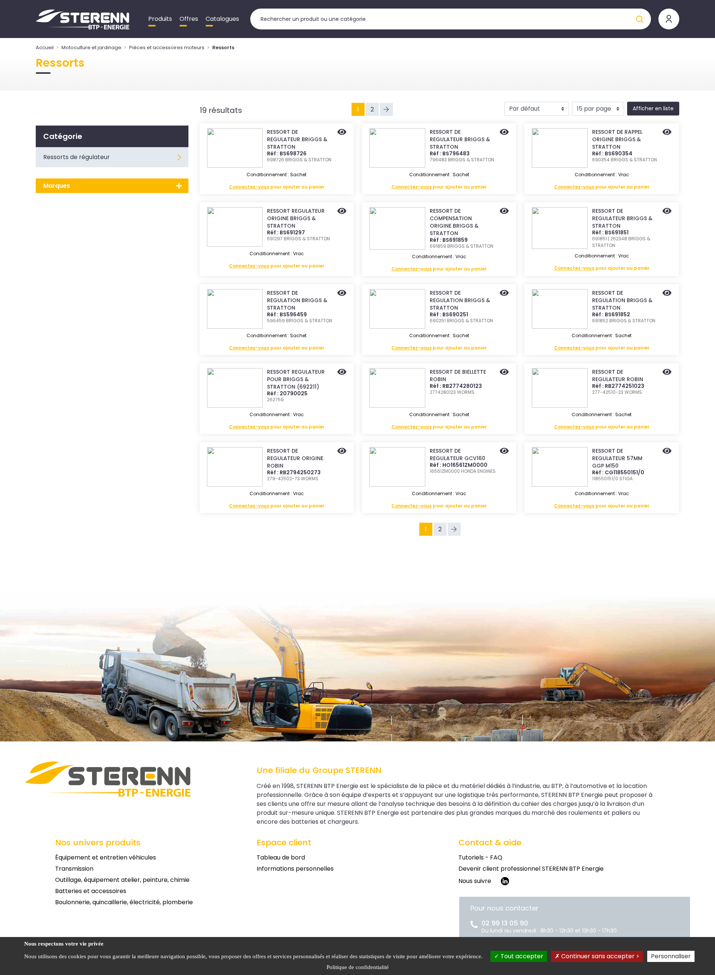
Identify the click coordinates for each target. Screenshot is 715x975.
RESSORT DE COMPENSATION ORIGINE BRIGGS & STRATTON (454, 222)
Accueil (45, 47)
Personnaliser (671, 956)
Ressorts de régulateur (76, 157)
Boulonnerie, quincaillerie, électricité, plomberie (124, 902)
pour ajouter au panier (276, 187)
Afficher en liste (653, 108)
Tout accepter (521, 956)
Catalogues (222, 19)
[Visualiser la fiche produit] (342, 132)
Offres (188, 19)
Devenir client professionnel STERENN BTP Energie (531, 868)
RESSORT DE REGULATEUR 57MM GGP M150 (617, 458)
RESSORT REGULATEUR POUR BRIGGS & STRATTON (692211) (296, 379)
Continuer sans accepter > (599, 956)
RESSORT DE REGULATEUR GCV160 (457, 454)
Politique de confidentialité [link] (358, 967)
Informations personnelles (295, 868)
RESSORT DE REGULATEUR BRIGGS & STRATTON (297, 139)
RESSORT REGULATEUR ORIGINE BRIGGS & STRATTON (296, 218)
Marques (56, 185)
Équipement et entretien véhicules (105, 857)
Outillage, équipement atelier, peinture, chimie (122, 880)
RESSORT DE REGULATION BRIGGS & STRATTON (297, 300)
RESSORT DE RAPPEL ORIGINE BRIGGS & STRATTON (617, 139)
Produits (160, 19)
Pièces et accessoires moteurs (166, 47)
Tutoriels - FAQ (480, 857)
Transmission (74, 868)
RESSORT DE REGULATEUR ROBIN (617, 375)
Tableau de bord (281, 857)
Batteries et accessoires (90, 891)
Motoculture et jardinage (91, 47)
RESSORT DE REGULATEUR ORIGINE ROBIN (295, 458)
